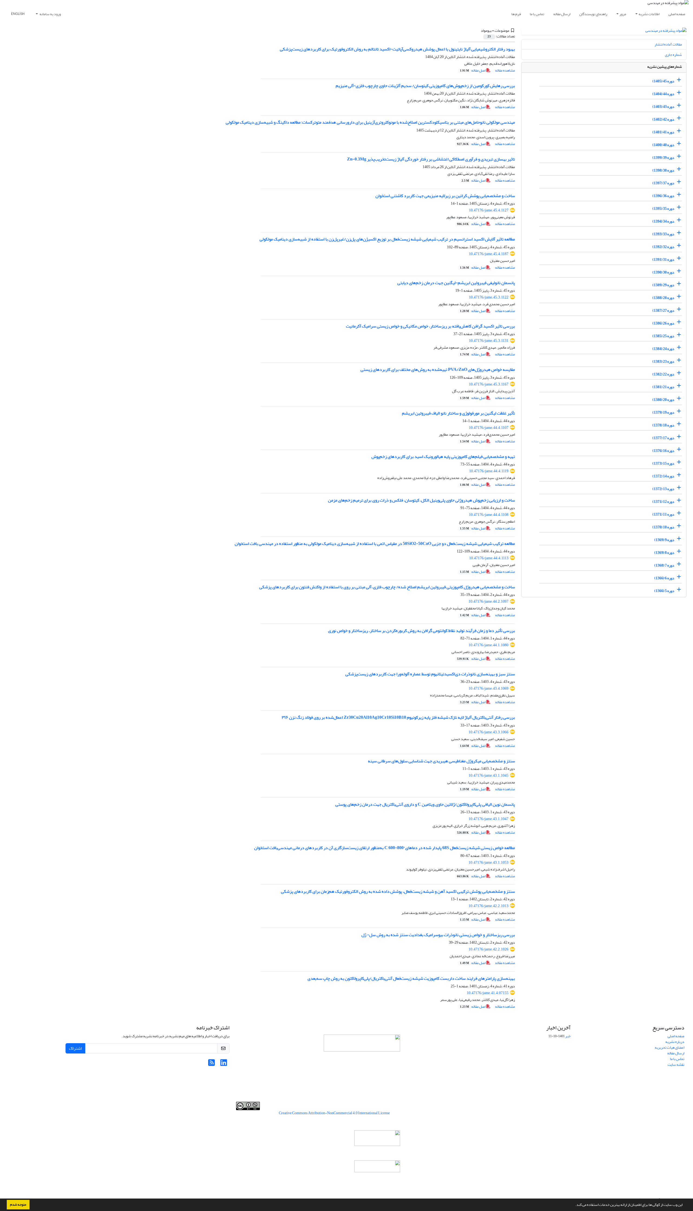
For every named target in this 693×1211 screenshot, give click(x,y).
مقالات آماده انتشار (668, 44)
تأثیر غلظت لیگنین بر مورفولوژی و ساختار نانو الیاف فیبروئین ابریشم (458, 413)
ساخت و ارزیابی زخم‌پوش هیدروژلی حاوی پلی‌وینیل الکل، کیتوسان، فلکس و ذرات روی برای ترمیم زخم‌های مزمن (421, 500)
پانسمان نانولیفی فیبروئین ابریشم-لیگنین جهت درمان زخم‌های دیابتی (456, 283)
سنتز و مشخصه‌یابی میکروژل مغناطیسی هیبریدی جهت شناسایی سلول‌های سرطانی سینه (441, 761)
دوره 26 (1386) (663, 323)
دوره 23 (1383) (663, 361)
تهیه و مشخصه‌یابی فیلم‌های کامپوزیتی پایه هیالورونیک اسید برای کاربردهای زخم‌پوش (443, 456)
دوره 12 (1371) (663, 501)
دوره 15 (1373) (663, 463)
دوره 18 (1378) (663, 425)
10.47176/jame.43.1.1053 (488, 862)
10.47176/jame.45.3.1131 (488, 340)
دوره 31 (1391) (663, 259)
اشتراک (75, 1048)
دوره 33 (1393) (663, 234)
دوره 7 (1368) (664, 565)
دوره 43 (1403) (663, 106)
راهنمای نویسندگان (593, 14)
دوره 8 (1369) (664, 552)
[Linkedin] (224, 1064)
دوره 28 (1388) (663, 297)
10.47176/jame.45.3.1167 (488, 384)
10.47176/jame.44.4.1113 (488, 558)
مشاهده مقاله (505, 70)
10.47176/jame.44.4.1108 (488, 514)
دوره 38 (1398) (663, 170)
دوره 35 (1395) (663, 208)
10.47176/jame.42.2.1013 (488, 906)
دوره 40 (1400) (663, 145)
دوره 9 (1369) (664, 540)
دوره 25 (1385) (663, 336)
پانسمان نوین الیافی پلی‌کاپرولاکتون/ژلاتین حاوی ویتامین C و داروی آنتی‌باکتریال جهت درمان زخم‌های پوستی (425, 804)
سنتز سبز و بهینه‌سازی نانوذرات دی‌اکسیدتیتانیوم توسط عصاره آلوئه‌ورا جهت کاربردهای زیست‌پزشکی (430, 674)
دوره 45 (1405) (663, 81)
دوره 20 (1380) (663, 399)
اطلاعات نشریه (649, 14)
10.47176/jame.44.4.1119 (488, 471)
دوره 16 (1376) (663, 450)
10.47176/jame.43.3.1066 (488, 732)
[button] (574, 1205)
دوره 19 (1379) (663, 412)
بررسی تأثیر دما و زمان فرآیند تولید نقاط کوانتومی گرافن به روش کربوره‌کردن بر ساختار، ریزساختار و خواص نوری (421, 631)
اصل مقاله (473, 70)
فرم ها (516, 14)
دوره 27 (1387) (663, 310)
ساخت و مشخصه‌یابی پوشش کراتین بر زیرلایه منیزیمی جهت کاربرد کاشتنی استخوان (445, 196)
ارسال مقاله (561, 14)
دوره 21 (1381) (663, 387)
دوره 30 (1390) (663, 272)
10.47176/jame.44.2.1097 (488, 601)
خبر (568, 1036)
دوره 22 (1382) (663, 374)
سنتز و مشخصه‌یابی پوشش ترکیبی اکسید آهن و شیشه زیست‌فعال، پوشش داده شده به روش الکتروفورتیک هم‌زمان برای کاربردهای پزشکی (398, 891)
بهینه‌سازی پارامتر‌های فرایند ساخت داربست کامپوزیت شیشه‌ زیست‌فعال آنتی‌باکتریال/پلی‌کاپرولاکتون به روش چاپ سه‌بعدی (411, 978)
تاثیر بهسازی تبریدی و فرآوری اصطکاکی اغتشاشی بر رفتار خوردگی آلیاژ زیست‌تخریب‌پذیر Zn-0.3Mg (431, 159)
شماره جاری (673, 54)
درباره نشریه (674, 1041)
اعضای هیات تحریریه (669, 1047)
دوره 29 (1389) (663, 285)
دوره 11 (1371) (663, 514)
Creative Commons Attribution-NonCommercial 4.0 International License (334, 1113)
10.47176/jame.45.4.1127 (488, 210)
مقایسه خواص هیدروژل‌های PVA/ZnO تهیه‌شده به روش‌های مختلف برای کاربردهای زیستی (438, 369)
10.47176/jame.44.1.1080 (488, 645)
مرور (622, 14)
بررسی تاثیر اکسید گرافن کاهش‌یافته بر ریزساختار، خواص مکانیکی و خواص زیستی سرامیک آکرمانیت (430, 326)
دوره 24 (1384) (663, 348)
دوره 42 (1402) (663, 119)
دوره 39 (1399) (663, 157)
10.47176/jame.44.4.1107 (488, 427)
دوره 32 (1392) (663, 246)
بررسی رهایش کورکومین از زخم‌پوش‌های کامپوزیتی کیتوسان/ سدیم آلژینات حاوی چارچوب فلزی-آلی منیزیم (425, 86)
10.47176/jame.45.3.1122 (488, 297)
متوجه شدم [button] (18, 1204)
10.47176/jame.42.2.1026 (488, 949)
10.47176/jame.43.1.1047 (488, 819)
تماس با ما (537, 14)
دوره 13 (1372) (663, 489)
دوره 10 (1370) (663, 527)
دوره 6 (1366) (664, 578)
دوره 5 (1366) (664, 591)
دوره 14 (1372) (663, 476)
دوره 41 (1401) (663, 132)
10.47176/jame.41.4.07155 (487, 993)
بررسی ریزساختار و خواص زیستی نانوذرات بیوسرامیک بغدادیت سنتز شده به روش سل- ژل (438, 935)
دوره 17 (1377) (663, 438)
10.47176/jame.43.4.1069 (488, 688)
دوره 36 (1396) (663, 196)
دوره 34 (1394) (663, 221)
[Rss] (211, 1064)
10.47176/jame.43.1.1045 (488, 775)
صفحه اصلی (676, 14)
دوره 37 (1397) (663, 183)
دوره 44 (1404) (663, 94)
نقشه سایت (676, 1064)
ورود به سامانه (50, 14)
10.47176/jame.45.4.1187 (488, 254)
